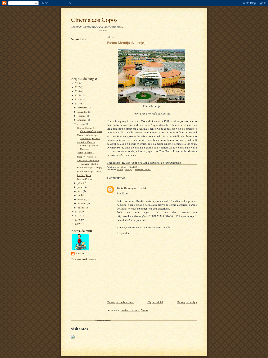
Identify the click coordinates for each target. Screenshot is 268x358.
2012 (77, 211)
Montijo (128, 169)
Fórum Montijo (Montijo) (89, 167)
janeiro (81, 207)
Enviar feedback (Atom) (134, 310)
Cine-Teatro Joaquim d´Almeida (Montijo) (88, 162)
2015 (77, 95)
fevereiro (82, 203)
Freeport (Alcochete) (87, 156)
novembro (82, 111)
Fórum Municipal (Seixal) (89, 171)
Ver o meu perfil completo (84, 258)
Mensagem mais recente (120, 302)
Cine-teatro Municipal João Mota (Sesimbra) (89, 136)
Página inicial (155, 302)
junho (80, 187)
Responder (123, 233)
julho (80, 183)
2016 (77, 91)
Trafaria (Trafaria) (85, 152)
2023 (77, 83)
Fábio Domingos (126, 188)
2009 (77, 223)
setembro (82, 119)
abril (79, 195)
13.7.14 (141, 188)
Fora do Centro (84, 179)
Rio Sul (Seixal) (84, 175)
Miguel (80, 253)
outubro (81, 115)
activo (120, 169)
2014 (77, 99)
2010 (77, 219)
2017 (77, 87)
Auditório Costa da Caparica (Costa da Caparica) (87, 145)
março (80, 199)
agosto (80, 123)
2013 (77, 103)
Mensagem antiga (187, 302)
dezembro (82, 107)
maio (80, 191)
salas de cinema (143, 169)
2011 (77, 215)
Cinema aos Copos (94, 19)
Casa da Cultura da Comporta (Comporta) (89, 129)
